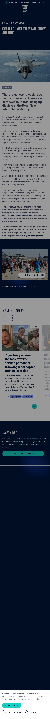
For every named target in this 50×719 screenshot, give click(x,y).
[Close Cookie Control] (46, 693)
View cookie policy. (32, 699)
